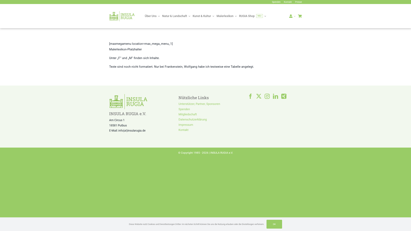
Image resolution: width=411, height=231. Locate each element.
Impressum (186, 124)
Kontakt (183, 130)
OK (274, 224)
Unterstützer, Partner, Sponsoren (199, 104)
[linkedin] (275, 96)
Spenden (184, 109)
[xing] (283, 96)
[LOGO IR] (122, 12)
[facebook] (250, 96)
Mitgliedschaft (188, 114)
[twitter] (258, 96)
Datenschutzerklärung (193, 119)
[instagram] (267, 96)
